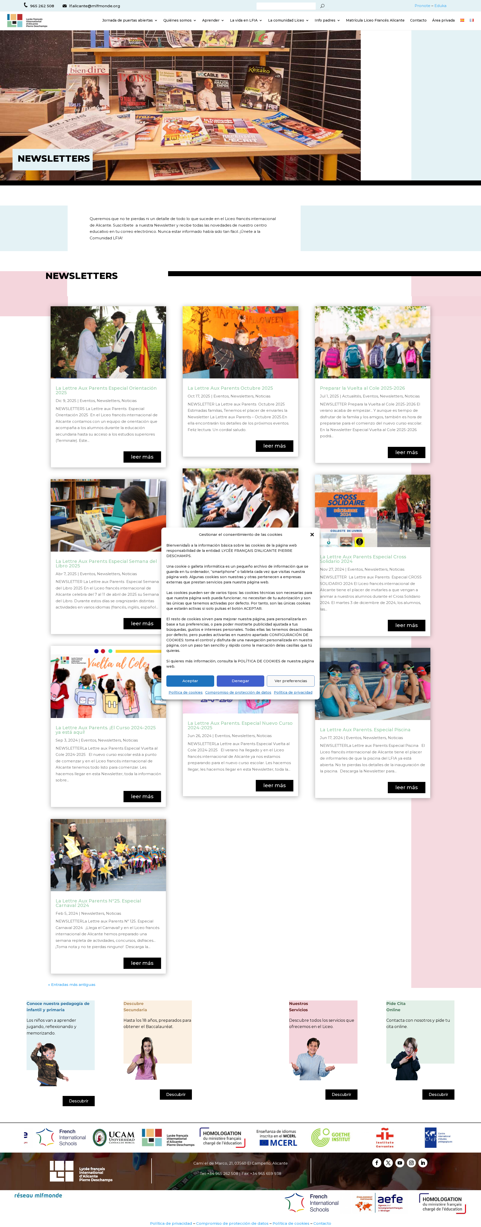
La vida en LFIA (244, 21)
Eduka (440, 5)
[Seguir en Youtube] (399, 1162)
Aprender (210, 21)
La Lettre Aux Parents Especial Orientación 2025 (106, 390)
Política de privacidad (293, 692)
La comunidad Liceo (286, 21)
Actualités (351, 396)
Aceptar (190, 680)
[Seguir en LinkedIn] (422, 1162)
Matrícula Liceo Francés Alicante (375, 21)
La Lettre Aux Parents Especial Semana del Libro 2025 (106, 564)
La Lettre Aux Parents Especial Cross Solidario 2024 (363, 559)
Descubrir (78, 1101)
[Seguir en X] (388, 1162)
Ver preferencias (291, 680)
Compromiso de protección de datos (238, 692)
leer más (142, 457)
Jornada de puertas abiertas (127, 21)
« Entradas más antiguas (71, 984)
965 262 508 (42, 6)
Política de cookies (186, 692)
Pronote (422, 5)
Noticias (129, 400)
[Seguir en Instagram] (411, 1162)
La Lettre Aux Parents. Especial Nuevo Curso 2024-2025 (240, 726)
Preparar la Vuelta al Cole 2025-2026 (362, 388)
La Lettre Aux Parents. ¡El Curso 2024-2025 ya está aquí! (106, 730)
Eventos (87, 400)
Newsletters (108, 400)
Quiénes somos (177, 21)
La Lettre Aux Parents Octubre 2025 (230, 388)
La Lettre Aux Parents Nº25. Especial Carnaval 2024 (98, 903)
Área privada (443, 21)
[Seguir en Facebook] (376, 1162)
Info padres (325, 21)
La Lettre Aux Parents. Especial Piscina (365, 730)
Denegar (240, 680)
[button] (312, 534)
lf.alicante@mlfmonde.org (94, 6)
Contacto (418, 21)
